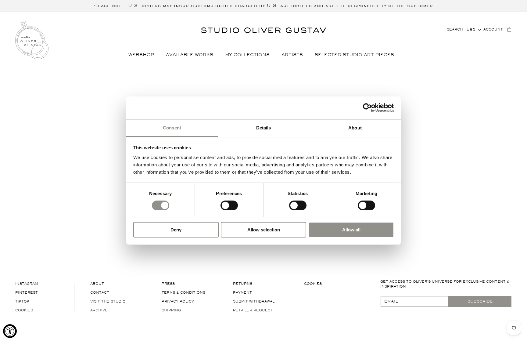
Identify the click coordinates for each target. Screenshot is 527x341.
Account (493, 29)
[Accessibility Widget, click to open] (10, 331)
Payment (242, 293)
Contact (99, 293)
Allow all (351, 229)
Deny (175, 229)
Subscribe (480, 301)
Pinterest (26, 293)
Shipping (171, 310)
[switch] (229, 205)
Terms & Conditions (183, 293)
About (97, 284)
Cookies (24, 310)
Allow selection (263, 229)
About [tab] (355, 127)
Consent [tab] (172, 127)
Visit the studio (108, 301)
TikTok (22, 301)
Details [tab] (263, 127)
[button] (143, 55)
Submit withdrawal (253, 301)
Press (168, 284)
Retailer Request (253, 310)
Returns (242, 284)
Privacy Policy (178, 301)
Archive (99, 310)
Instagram (26, 284)
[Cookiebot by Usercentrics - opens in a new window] (367, 107)
